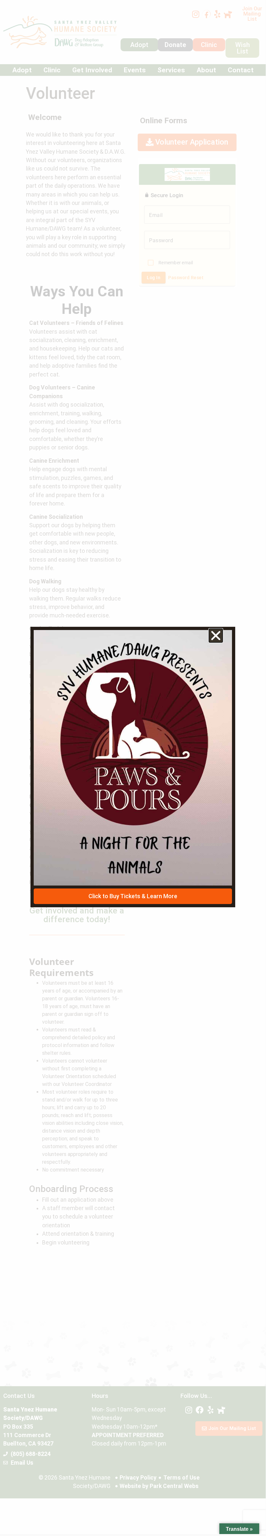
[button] (215, 635)
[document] (133, 767)
